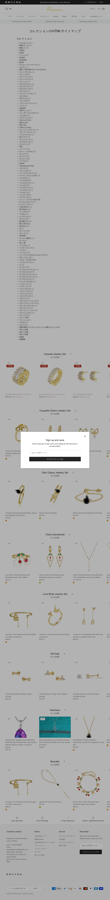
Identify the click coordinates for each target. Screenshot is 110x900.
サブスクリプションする (55, 459)
